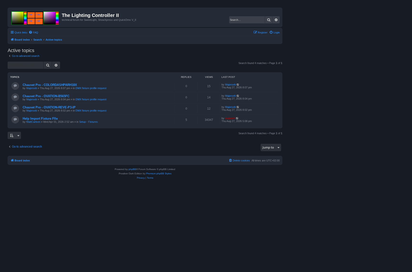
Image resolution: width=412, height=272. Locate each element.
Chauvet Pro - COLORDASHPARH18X (50, 85)
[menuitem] (33, 32)
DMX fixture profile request (91, 88)
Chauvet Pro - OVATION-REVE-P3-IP (49, 107)
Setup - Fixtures (88, 121)
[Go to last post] (238, 84)
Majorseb (31, 88)
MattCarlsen (33, 121)
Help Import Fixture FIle (40, 118)
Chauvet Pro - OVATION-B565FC (46, 96)
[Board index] (35, 17)
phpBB (132, 169)
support (230, 118)
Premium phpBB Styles (158, 173)
